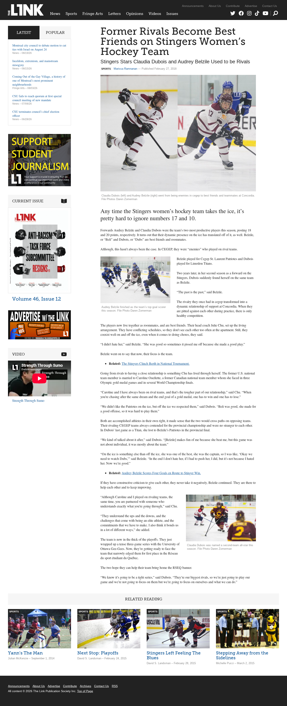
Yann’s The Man (25, 653)
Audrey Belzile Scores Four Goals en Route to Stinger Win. (161, 473)
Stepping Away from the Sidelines (242, 655)
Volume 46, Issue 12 (36, 299)
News (55, 13)
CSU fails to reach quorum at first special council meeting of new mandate (37, 98)
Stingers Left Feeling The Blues (174, 655)
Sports (71, 13)
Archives (85, 686)
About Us (215, 6)
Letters (114, 13)
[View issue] (39, 292)
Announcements (193, 6)
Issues (172, 13)
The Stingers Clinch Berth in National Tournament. (156, 363)
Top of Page (85, 691)
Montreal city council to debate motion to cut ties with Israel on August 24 (39, 47)
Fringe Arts (92, 13)
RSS (115, 686)
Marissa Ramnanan (125, 68)
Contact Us (269, 6)
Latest (24, 32)
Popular (55, 32)
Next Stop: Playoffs (97, 653)
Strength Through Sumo (28, 400)
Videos (155, 13)
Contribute (233, 6)
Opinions (134, 13)
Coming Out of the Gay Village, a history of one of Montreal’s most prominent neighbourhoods (38, 80)
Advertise (251, 6)
